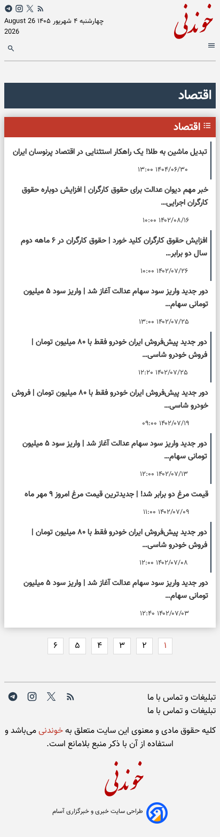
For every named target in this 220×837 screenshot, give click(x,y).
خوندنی (49, 731)
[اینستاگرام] (19, 8)
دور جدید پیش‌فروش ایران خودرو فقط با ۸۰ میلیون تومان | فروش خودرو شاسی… (119, 348)
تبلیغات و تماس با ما (181, 698)
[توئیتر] (30, 8)
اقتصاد (187, 127)
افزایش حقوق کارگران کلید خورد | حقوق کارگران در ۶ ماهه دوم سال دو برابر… (114, 247)
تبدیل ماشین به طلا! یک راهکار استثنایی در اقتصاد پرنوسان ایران (110, 152)
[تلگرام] (8, 8)
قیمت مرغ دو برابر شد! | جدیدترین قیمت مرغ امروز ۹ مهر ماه (116, 494)
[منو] (210, 47)
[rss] (40, 8)
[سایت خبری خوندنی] (163, 19)
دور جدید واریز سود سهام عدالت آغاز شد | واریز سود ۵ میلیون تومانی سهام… (115, 297)
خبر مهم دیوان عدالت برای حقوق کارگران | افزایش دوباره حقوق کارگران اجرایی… (115, 196)
